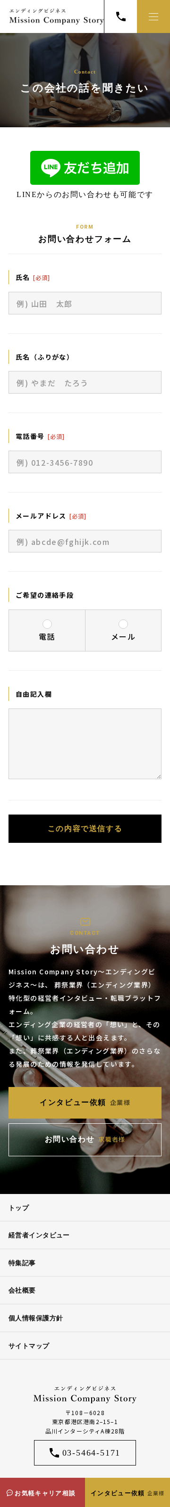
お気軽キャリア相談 (45, 1493)
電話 (47, 636)
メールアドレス (41, 515)
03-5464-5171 (91, 1453)
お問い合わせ (85, 1139)
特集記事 (22, 1263)
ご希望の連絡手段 (45, 595)
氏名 (23, 277)
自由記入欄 (34, 694)
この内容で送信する (85, 828)
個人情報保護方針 (35, 1318)
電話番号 (30, 436)
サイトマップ (29, 1346)
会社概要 (22, 1290)
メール (123, 636)
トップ (18, 1207)
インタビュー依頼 (127, 1493)
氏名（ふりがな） (45, 357)
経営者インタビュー (39, 1235)
